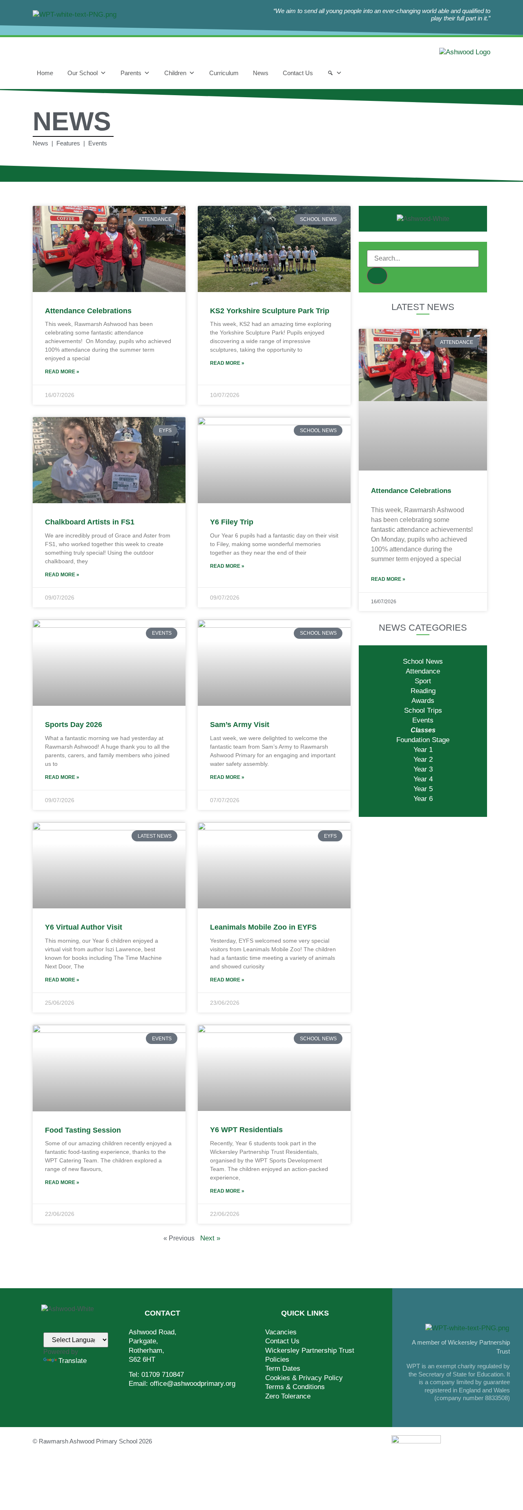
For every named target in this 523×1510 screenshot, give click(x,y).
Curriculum (224, 72)
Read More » (62, 372)
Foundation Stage (422, 740)
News (260, 72)
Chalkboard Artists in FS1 (89, 522)
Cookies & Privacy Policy (304, 1378)
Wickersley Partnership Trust (309, 1350)
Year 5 (423, 789)
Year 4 (423, 779)
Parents (131, 72)
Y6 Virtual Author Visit (83, 927)
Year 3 (423, 769)
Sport (423, 681)
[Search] (334, 73)
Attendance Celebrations (88, 311)
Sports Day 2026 (73, 724)
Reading (423, 691)
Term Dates (282, 1368)
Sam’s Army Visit (239, 724)
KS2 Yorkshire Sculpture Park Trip (269, 311)
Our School (82, 72)
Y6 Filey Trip (231, 522)
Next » (210, 1238)
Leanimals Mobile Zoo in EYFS (263, 927)
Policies (277, 1359)
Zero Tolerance (288, 1396)
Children (175, 72)
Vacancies (281, 1332)
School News (423, 661)
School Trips (423, 710)
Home (45, 72)
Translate (72, 1361)
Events (423, 720)
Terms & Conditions (295, 1387)
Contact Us (298, 72)
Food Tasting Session (83, 1130)
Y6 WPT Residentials (246, 1130)
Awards (422, 701)
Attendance (423, 671)
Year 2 (423, 759)
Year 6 (423, 799)
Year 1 (423, 750)
